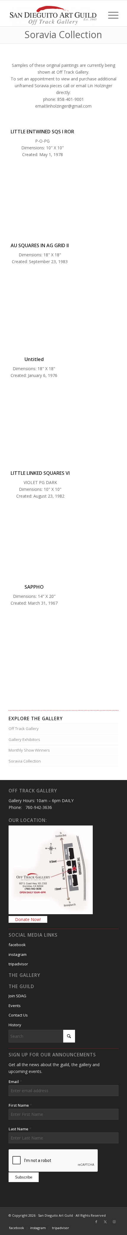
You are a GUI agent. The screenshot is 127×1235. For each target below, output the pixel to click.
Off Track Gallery (24, 728)
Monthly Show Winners (29, 750)
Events (15, 1005)
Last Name (20, 1129)
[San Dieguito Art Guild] (53, 14)
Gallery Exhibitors (24, 739)
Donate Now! (28, 919)
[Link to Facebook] (96, 1221)
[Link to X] (105, 1221)
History (15, 1024)
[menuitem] (110, 14)
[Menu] (110, 14)
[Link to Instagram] (114, 1221)
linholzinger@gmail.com (69, 106)
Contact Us (18, 1015)
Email (15, 1081)
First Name (20, 1105)
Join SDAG (17, 995)
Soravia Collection (25, 761)
